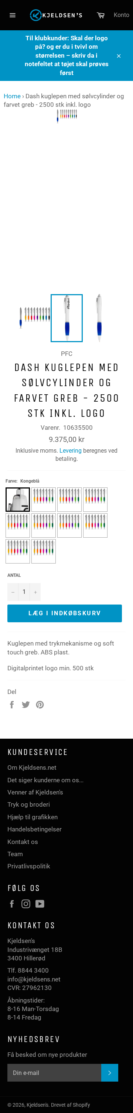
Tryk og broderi (28, 804)
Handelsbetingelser (34, 829)
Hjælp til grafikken (32, 817)
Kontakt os (22, 841)
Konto (121, 14)
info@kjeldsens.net (34, 979)
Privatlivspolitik (28, 866)
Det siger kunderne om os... (45, 780)
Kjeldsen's (37, 1105)
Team (15, 854)
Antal (14, 575)
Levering (70, 450)
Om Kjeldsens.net (32, 767)
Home (12, 96)
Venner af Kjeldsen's (35, 792)
